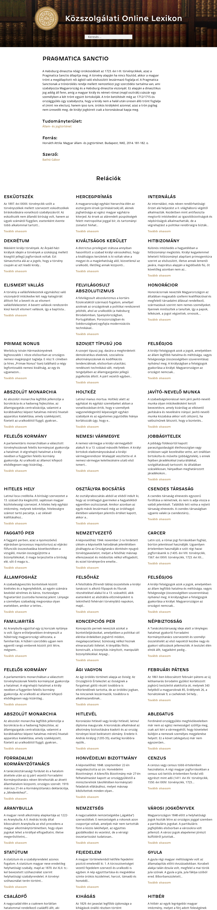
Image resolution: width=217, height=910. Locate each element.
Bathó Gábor (51, 159)
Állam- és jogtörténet (57, 126)
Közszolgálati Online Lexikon (123, 18)
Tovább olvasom (15, 231)
